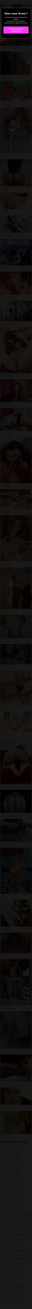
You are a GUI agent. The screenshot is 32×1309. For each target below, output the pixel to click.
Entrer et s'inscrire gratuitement (16, 30)
